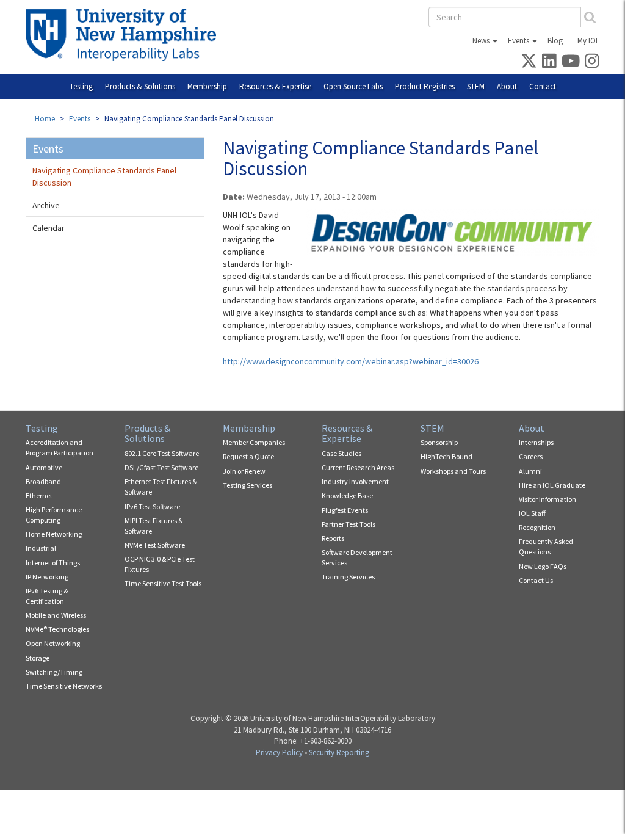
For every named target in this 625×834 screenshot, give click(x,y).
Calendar (48, 227)
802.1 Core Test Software (162, 453)
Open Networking (53, 643)
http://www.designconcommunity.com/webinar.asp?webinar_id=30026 (351, 361)
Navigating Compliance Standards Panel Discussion (104, 176)
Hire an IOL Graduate (552, 485)
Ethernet (39, 495)
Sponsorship (439, 442)
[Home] (125, 35)
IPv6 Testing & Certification (47, 596)
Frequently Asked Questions (546, 546)
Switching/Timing (54, 671)
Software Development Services (357, 557)
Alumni (530, 471)
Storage (37, 657)
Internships (536, 442)
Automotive (44, 467)
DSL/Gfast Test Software (161, 467)
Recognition (537, 527)
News (481, 40)
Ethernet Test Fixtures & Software (161, 486)
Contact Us (536, 580)
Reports (333, 538)
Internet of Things (53, 562)
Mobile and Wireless (56, 615)
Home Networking (54, 533)
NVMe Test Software (155, 544)
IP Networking (47, 576)
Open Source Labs (353, 86)
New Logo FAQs (542, 566)
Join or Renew (244, 471)
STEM (476, 86)
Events (518, 40)
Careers (531, 456)
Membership (207, 86)
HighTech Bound (446, 456)
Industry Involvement (355, 481)
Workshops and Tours (453, 471)
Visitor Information (547, 499)
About (507, 86)
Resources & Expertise (275, 86)
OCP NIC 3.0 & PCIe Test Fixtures (160, 564)
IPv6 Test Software (152, 506)
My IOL (588, 40)
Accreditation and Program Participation (59, 447)
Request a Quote (248, 456)
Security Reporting (339, 752)
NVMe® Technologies (57, 629)
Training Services (348, 576)
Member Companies (254, 442)
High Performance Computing (54, 514)
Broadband (43, 481)
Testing (81, 86)
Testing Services (247, 485)
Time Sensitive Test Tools (163, 583)
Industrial (41, 548)
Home (45, 119)
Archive (46, 205)
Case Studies (341, 453)
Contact (542, 86)
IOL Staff (532, 513)
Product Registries (425, 86)
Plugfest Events (345, 510)
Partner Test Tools (348, 524)
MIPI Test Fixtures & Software (153, 525)
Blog (555, 40)
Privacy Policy (279, 752)
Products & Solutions (140, 86)
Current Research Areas (358, 467)
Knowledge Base (347, 495)
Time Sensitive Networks (64, 686)
